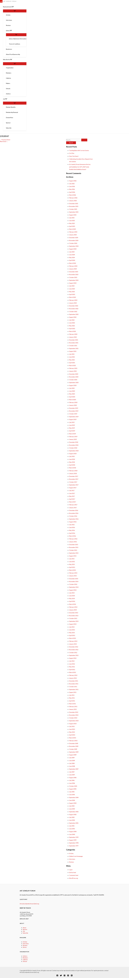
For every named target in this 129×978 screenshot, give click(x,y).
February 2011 (73, 706)
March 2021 (72, 365)
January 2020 (73, 405)
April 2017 (72, 499)
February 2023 (73, 300)
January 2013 (73, 644)
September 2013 (73, 621)
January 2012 (73, 678)
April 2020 (72, 397)
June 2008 (72, 766)
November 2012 (73, 649)
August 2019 (72, 419)
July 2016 (72, 524)
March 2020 (72, 399)
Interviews (72, 859)
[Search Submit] (84, 140)
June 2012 (72, 664)
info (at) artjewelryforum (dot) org (29, 903)
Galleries (25, 959)
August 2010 (72, 723)
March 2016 (72, 536)
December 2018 (73, 442)
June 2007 (72, 775)
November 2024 (73, 240)
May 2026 (72, 189)
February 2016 (73, 539)
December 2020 (73, 374)
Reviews (71, 862)
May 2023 (72, 291)
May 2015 (72, 564)
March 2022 (72, 331)
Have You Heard (73, 156)
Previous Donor (5, 139)
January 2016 (73, 542)
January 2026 (73, 200)
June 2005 (72, 794)
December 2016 (73, 510)
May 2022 (72, 326)
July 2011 (72, 695)
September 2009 (73, 752)
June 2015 (72, 561)
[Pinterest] (68, 976)
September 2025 (73, 212)
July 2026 (72, 183)
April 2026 (72, 192)
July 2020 (72, 388)
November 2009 (73, 746)
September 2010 (73, 720)
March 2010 (72, 738)
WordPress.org (73, 878)
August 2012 (72, 658)
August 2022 (72, 317)
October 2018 (73, 448)
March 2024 (72, 263)
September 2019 (73, 416)
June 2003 (72, 809)
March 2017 (72, 502)
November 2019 (73, 411)
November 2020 (73, 377)
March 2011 (72, 703)
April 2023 (72, 294)
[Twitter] (61, 976)
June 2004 (72, 800)
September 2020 (73, 382)
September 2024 (73, 246)
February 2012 (73, 675)
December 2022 (73, 306)
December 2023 (73, 271)
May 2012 (72, 667)
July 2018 (72, 456)
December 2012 (73, 647)
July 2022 (72, 320)
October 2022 (73, 311)
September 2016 (73, 519)
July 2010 (72, 726)
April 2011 (72, 701)
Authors (25, 956)
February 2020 (73, 402)
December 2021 (73, 340)
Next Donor (4, 141)
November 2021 (73, 343)
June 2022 (72, 323)
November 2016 (73, 513)
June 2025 (72, 220)
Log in (70, 869)
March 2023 (72, 297)
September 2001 (73, 823)
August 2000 (72, 831)
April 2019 (72, 431)
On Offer (71, 153)
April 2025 (72, 226)
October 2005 (73, 786)
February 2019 (73, 436)
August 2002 (72, 814)
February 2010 (73, 740)
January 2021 (73, 371)
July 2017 (72, 490)
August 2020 (72, 385)
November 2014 (73, 581)
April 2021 (72, 362)
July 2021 (72, 354)
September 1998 (73, 843)
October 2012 (73, 652)
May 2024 (72, 257)
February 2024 (73, 266)
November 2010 (73, 715)
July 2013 (72, 627)
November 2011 (73, 684)
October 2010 (73, 718)
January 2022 (73, 337)
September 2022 (73, 314)
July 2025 (72, 218)
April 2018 (72, 465)
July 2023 (72, 286)
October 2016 (73, 516)
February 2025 (73, 232)
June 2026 (72, 186)
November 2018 (73, 445)
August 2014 (72, 590)
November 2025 (73, 206)
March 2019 (72, 434)
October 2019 (73, 414)
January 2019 (73, 439)
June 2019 (72, 425)
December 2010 (73, 712)
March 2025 (72, 229)
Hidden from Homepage (76, 856)
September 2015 (73, 553)
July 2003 (72, 806)
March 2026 (72, 195)
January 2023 (73, 303)
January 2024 (73, 269)
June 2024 (72, 254)
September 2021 (73, 348)
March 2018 (72, 468)
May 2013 (72, 632)
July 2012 (72, 661)
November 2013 (73, 615)
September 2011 (73, 689)
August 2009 (72, 755)
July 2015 (72, 559)
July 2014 (72, 593)
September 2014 (73, 587)
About (24, 927)
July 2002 (72, 817)
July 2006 (72, 780)
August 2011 (72, 692)
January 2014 (73, 610)
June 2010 (72, 729)
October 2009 (73, 749)
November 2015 (73, 547)
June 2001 (72, 828)
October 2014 (73, 584)
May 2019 (72, 428)
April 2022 (72, 328)
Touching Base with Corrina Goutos (79, 150)
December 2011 (73, 681)
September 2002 (73, 811)
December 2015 (73, 544)
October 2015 (73, 550)
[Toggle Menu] (14, 10)
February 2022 (73, 334)
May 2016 (72, 530)
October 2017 (73, 482)
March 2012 (72, 672)
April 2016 (72, 533)
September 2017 (73, 485)
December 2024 (73, 237)
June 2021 (72, 357)
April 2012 (72, 669)
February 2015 (73, 573)
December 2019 (73, 408)
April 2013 (72, 635)
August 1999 (72, 840)
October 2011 (73, 686)
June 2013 (72, 630)
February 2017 (73, 505)
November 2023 (73, 274)
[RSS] (72, 976)
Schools (25, 961)
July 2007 (72, 772)
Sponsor (25, 929)
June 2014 (72, 595)
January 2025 (73, 235)
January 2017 (73, 507)
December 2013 (73, 612)
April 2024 (72, 260)
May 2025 (72, 223)
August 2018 (72, 453)
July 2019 (72, 422)
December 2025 (73, 203)
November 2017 (73, 479)
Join (24, 931)
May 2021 (72, 360)
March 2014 (72, 604)
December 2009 (73, 743)
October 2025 (73, 209)
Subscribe (25, 933)
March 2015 (72, 570)
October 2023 (73, 277)
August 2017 (72, 487)
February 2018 (73, 470)
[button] (13, 6)
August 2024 (72, 249)
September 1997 (73, 846)
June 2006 (72, 783)
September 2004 (73, 797)
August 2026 (72, 181)
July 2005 (72, 792)
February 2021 (73, 368)
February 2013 (73, 641)
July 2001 (72, 826)
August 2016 (72, 522)
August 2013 (72, 624)
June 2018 (72, 459)
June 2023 (72, 289)
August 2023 (72, 283)
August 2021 (72, 351)
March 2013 (72, 638)
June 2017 (72, 493)
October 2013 (73, 618)
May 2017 (72, 496)
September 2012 (73, 655)
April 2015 (72, 567)
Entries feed (72, 872)
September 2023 (73, 280)
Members (25, 958)
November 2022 (73, 308)
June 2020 (72, 391)
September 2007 (73, 769)
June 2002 (72, 820)
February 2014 (73, 607)
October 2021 (73, 345)
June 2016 (72, 527)
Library (25, 947)
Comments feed (73, 875)
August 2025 (72, 215)
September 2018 (73, 451)
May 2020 (72, 394)
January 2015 (73, 576)
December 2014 (73, 578)
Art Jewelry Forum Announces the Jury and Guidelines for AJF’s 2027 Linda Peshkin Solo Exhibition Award (80, 167)
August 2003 (72, 803)
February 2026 (73, 198)
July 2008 (72, 763)
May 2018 (72, 462)
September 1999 (73, 837)
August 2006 (72, 777)
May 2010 (72, 732)
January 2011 (73, 709)
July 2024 (72, 252)
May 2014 (72, 598)
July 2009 (72, 757)
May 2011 (72, 698)
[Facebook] (57, 976)
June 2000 (72, 834)
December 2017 (73, 476)
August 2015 (72, 556)
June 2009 (72, 760)
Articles (71, 853)
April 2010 (72, 735)
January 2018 (73, 473)
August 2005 (72, 789)
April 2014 (72, 601)
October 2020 (73, 379)
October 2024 (73, 243)
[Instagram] (64, 976)
